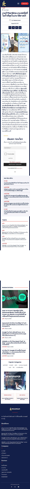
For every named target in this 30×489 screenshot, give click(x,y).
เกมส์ (3, 8)
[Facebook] (10, 27)
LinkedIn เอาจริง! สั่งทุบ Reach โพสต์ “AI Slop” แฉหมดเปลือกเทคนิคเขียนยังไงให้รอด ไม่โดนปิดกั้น (14, 246)
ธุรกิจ (3, 223)
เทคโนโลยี (6, 187)
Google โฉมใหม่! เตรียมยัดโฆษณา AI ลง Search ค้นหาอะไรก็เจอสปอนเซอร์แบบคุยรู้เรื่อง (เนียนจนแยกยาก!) (14, 240)
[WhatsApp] (20, 27)
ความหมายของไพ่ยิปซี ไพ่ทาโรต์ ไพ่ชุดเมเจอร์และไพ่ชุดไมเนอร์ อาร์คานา (16, 183)
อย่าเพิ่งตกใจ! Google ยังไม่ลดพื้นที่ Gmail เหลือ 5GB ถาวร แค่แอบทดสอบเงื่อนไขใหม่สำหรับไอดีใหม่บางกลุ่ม (16, 197)
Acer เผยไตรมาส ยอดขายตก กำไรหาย (7, 399)
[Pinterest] (16, 27)
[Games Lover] (10, 20)
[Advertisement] (15, 265)
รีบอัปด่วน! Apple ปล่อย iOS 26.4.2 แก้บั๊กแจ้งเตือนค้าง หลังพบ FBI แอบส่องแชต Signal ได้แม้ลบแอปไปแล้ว (16, 205)
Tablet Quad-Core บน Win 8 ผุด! (22, 399)
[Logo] (4, 3)
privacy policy (19, 168)
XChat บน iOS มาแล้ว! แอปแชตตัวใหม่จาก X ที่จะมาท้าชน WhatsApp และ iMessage (16, 189)
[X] (13, 27)
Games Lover (17, 20)
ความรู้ (5, 180)
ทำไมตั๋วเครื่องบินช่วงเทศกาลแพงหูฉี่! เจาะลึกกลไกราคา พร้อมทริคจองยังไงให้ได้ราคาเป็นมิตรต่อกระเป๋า (16, 212)
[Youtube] (18, 487)
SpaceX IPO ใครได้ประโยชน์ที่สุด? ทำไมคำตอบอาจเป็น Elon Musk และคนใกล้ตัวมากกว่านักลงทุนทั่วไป (15, 233)
